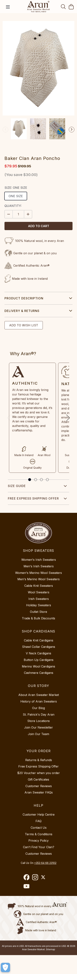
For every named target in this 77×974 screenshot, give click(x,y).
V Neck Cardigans (38, 653)
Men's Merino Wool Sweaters (38, 579)
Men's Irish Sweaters (39, 566)
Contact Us (39, 827)
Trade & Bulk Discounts (38, 618)
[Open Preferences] (5, 967)
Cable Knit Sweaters (38, 586)
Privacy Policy (38, 840)
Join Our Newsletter (38, 727)
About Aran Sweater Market (38, 695)
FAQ (38, 821)
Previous (5, 129)
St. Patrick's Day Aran (38, 714)
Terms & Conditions (38, 834)
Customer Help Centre (39, 814)
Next (71, 129)
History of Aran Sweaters (38, 701)
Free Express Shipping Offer (33, 498)
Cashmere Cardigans (38, 673)
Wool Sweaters (38, 592)
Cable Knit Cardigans (38, 640)
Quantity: (12, 206)
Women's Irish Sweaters (38, 560)
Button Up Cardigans (38, 660)
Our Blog (38, 708)
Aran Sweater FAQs (38, 792)
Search (63, 7)
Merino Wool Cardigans (38, 666)
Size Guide (17, 486)
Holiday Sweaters (38, 605)
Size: (15, 187)
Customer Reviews (38, 786)
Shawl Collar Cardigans (38, 647)
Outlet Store (38, 612)
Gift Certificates (38, 779)
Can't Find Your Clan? (38, 847)
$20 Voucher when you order (38, 773)
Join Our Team (38, 734)
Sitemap (50, 949)
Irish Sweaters (38, 599)
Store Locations (38, 721)
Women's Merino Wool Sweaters (38, 573)
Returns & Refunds (38, 760)
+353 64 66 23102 (45, 862)
